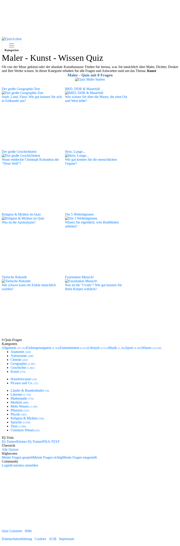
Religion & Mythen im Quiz (21, 214)
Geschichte (22, 367)
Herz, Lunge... (75, 151)
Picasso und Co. (24, 383)
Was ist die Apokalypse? (19, 222)
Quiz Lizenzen (12, 531)
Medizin (20, 402)
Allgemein (14, 348)
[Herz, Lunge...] (77, 155)
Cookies (40, 539)
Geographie (23, 363)
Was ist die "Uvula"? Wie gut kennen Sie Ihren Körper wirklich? (93, 287)
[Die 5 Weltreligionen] (81, 218)
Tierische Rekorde (14, 277)
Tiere (18, 426)
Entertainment (74, 348)
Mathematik (22, 398)
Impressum (66, 539)
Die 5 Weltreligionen (79, 214)
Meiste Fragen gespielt (17, 457)
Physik (19, 414)
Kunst (18, 371)
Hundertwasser (24, 379)
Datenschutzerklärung (17, 539)
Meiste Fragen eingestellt (79, 457)
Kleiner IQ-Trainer (29, 441)
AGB (52, 539)
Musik (117, 348)
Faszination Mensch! (79, 277)
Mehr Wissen (24, 406)
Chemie (19, 360)
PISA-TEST (51, 441)
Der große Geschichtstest (19, 151)
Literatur (21, 394)
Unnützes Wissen (25, 430)
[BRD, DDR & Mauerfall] (84, 92)
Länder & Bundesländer (30, 390)
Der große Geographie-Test (21, 89)
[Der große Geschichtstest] (21, 155)
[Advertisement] (90, 19)
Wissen (151, 348)
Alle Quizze (10, 449)
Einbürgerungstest (43, 348)
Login (6, 465)
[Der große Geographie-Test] (22, 92)
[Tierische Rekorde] (16, 281)
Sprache (20, 422)
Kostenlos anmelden (24, 465)
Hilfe (28, 531)
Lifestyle (98, 348)
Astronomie (22, 356)
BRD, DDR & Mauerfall (82, 89)
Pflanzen (20, 410)
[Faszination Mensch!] (81, 281)
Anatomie (21, 352)
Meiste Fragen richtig (47, 457)
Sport (134, 348)
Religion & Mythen (27, 418)
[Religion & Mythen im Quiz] (23, 218)
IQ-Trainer (9, 441)
